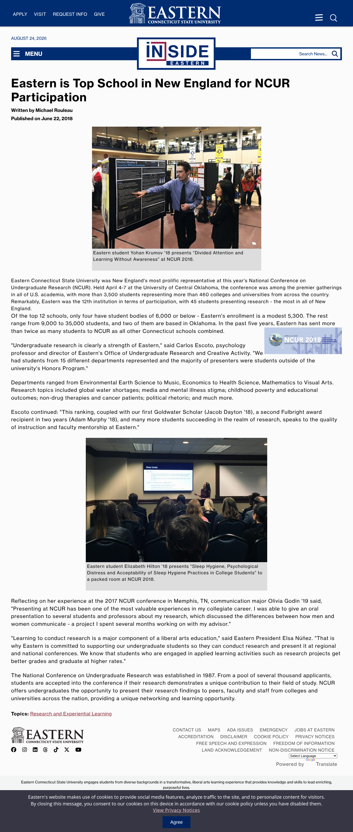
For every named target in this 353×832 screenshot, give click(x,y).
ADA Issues (240, 729)
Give (99, 14)
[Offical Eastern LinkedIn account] (35, 750)
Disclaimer (233, 736)
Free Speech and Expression (231, 743)
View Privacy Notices (176, 810)
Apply (20, 14)
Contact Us (187, 729)
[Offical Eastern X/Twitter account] (67, 750)
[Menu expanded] (318, 18)
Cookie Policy (271, 736)
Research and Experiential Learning (71, 714)
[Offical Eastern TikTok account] (56, 750)
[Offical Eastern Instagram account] (24, 750)
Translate (326, 764)
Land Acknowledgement (232, 750)
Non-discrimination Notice (302, 750)
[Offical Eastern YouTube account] (78, 750)
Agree (176, 822)
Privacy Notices (315, 736)
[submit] (336, 53)
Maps (214, 729)
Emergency (274, 729)
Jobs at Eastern (314, 729)
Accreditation (196, 736)
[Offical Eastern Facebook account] (15, 750)
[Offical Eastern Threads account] (45, 750)
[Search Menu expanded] (333, 18)
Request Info (70, 14)
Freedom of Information (304, 743)
